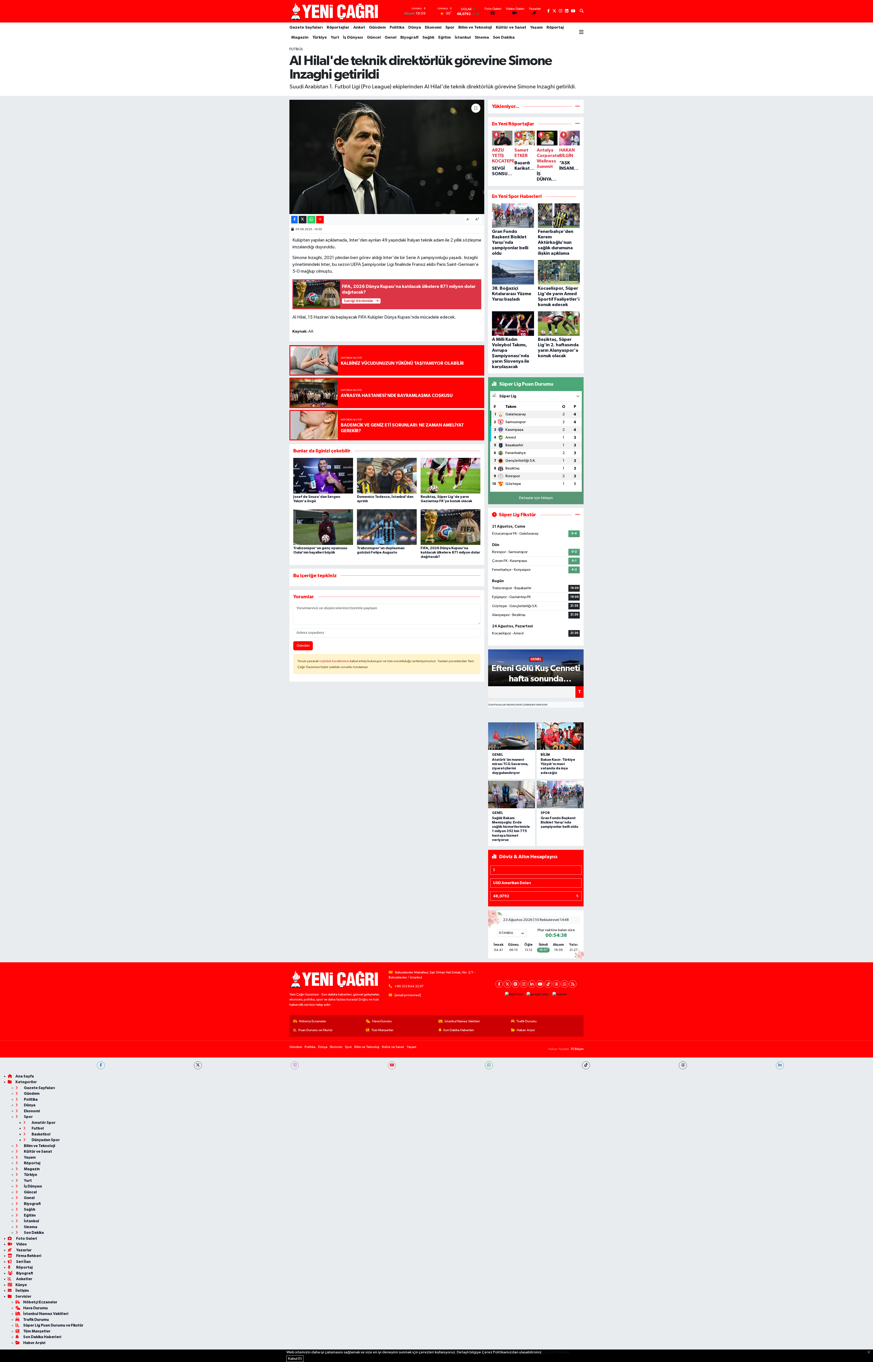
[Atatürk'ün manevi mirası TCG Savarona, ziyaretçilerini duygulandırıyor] (511, 736)
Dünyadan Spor (45, 1140)
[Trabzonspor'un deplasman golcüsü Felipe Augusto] (387, 527)
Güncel (374, 37)
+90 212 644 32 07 (409, 986)
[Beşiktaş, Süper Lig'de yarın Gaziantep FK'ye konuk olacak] (450, 476)
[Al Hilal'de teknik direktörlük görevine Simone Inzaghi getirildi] (386, 157)
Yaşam (536, 27)
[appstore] (514, 994)
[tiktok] (586, 1065)
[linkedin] (780, 1065)
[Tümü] (577, 106)
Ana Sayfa (24, 1076)
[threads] (683, 1065)
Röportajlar (338, 27)
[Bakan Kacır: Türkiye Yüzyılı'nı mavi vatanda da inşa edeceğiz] (560, 736)
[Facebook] (499, 984)
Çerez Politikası (556, 1352)
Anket (359, 27)
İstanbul (463, 37)
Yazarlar (23, 1250)
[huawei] (560, 994)
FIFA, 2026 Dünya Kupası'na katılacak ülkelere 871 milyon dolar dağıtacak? (450, 552)
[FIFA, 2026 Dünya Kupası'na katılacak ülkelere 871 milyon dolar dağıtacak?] (450, 527)
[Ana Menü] (581, 32)
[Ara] (582, 11)
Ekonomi (433, 27)
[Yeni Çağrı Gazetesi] (334, 11)
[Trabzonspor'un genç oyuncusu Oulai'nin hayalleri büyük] (323, 527)
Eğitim (444, 37)
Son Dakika (504, 37)
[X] (507, 984)
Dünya (414, 27)
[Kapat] (870, 1352)
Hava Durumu (382, 1021)
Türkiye (319, 37)
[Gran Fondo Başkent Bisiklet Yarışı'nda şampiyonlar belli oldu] (560, 794)
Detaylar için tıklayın (536, 498)
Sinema (482, 37)
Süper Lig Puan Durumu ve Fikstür (53, 1325)
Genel (390, 37)
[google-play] (538, 994)
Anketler (23, 1279)
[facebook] (101, 1065)
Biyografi (409, 37)
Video (21, 1244)
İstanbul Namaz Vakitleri (462, 1021)
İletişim (22, 1290)
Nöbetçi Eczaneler (312, 1021)
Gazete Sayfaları (306, 27)
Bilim (545, 754)
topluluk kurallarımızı (334, 661)
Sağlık (428, 37)
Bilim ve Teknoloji (475, 27)
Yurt (335, 37)
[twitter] (198, 1065)
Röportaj (555, 27)
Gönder (303, 646)
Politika (397, 27)
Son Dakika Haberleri (458, 1030)
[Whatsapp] (564, 984)
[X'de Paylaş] (302, 219)
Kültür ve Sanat (511, 27)
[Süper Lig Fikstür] (577, 515)
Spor (449, 27)
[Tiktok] (548, 984)
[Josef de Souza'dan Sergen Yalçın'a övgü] (323, 476)
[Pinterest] (515, 984)
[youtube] (392, 1065)
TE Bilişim (577, 1049)
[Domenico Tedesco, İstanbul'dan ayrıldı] (387, 476)
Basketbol (40, 1134)
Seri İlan (23, 1262)
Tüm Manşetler (382, 1030)
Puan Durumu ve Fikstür (316, 1030)
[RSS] (573, 984)
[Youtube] (540, 984)
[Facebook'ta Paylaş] (294, 219)
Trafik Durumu (526, 1021)
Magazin (300, 37)
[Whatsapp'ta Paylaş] (311, 219)
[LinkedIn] (532, 984)
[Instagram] (523, 984)
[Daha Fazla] (320, 219)
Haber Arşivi (526, 1030)
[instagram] (295, 1065)
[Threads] (556, 984)
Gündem (377, 27)
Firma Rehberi (28, 1256)
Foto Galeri (26, 1238)
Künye (21, 1285)
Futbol (296, 49)
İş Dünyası (353, 37)
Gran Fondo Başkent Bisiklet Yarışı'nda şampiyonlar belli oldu (559, 822)
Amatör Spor (43, 1123)
